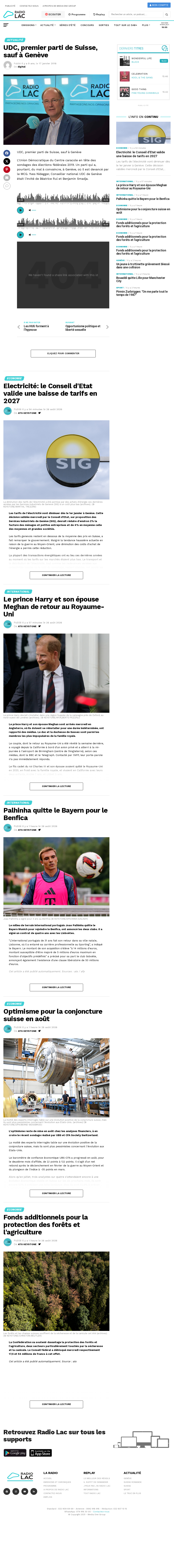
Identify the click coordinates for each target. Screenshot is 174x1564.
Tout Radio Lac (92, 1493)
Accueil (48, 1478)
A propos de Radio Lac (56, 1489)
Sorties (104, 25)
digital (21, 66)
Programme (78, 14)
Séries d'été (67, 25)
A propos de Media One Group (59, 6)
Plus (145, 25)
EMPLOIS (48, 1497)
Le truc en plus (132, 1493)
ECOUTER (54, 14)
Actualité (47, 25)
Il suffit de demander (96, 1482)
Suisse (127, 1486)
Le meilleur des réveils (97, 1478)
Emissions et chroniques (57, 1482)
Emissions (28, 25)
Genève (128, 1478)
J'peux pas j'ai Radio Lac (97, 1486)
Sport (127, 1489)
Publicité (10, 6)
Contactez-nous (29, 6)
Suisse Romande (133, 1482)
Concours (87, 25)
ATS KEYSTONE (27, 413)
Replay (100, 14)
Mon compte (159, 5)
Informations (91, 1489)
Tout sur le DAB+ (125, 25)
